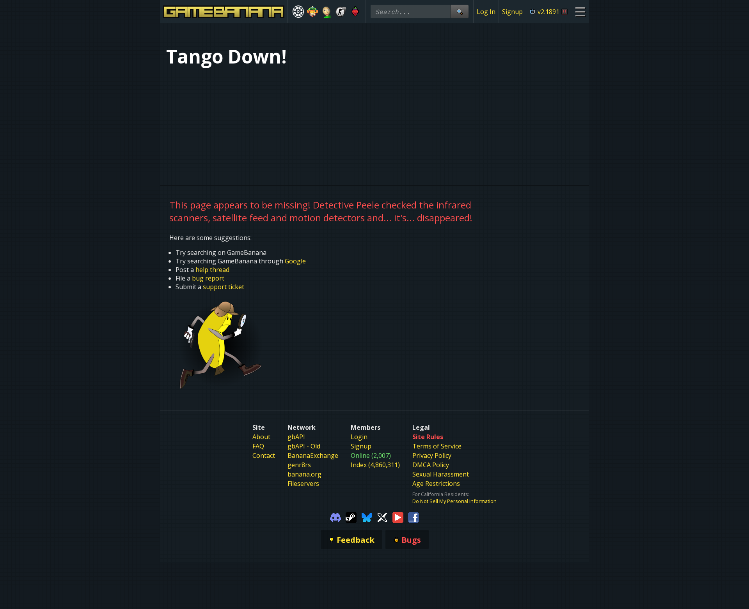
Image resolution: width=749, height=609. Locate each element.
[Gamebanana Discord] (335, 516)
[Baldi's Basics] (326, 11)
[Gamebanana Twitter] (382, 516)
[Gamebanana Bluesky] (366, 516)
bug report (208, 278)
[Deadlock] (298, 11)
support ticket (223, 286)
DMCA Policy (430, 465)
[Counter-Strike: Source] (341, 11)
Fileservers (303, 483)
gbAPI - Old (304, 446)
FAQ (258, 446)
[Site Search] (460, 11)
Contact (263, 455)
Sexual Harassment (440, 474)
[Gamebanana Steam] (351, 516)
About (261, 436)
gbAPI (296, 436)
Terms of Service (436, 446)
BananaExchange (313, 455)
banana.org (304, 474)
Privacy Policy (431, 455)
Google (295, 261)
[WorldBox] (312, 11)
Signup (512, 11)
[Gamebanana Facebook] (413, 516)
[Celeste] (355, 11)
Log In (486, 11)
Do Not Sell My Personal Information (454, 501)
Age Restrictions (436, 483)
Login (359, 436)
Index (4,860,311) (375, 465)
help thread (212, 269)
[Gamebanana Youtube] (398, 516)
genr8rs (299, 465)
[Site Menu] (580, 11)
